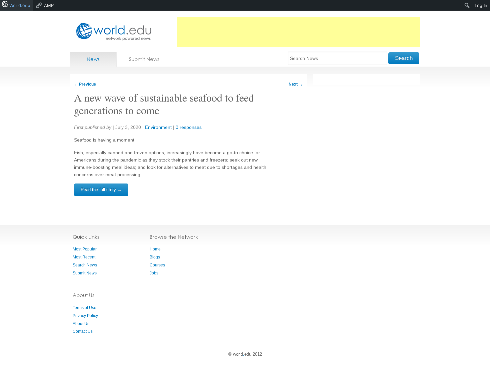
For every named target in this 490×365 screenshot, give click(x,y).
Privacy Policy (85, 315)
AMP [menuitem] (49, 5)
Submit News (144, 59)
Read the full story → (101, 189)
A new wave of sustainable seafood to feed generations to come (164, 103)
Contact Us (83, 331)
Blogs (155, 257)
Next (296, 84)
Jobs (154, 273)
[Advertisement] (298, 32)
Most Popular (85, 249)
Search (404, 58)
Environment (158, 127)
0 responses (189, 127)
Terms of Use (84, 307)
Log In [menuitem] (481, 5)
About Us (81, 323)
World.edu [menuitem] (19, 5)
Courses (157, 265)
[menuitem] (467, 5)
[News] (111, 31)
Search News (85, 265)
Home (155, 249)
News (93, 59)
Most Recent (84, 257)
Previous (85, 84)
